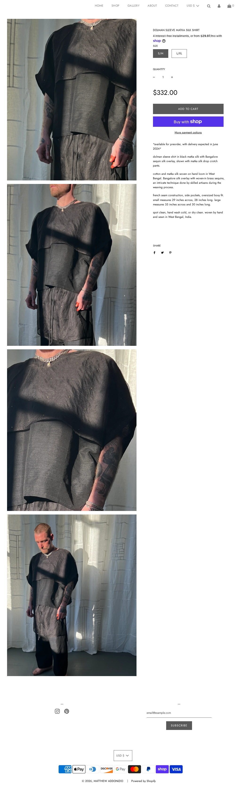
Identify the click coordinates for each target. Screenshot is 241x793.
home (99, 6)
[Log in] (219, 5)
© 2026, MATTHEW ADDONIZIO (102, 781)
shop (116, 6)
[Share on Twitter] (162, 252)
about (152, 6)
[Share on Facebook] (155, 252)
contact (172, 6)
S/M (160, 53)
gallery (134, 6)
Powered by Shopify (143, 781)
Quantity (159, 69)
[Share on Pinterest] (170, 252)
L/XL (179, 53)
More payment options (188, 132)
